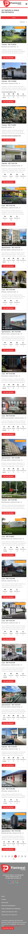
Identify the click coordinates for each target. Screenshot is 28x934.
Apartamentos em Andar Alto (9, 914)
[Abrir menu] (26, 4)
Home (3, 896)
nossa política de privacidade (12, 926)
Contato (3, 899)
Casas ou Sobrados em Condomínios (11, 908)
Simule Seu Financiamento (8, 905)
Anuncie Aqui (4, 902)
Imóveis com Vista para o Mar (9, 911)
